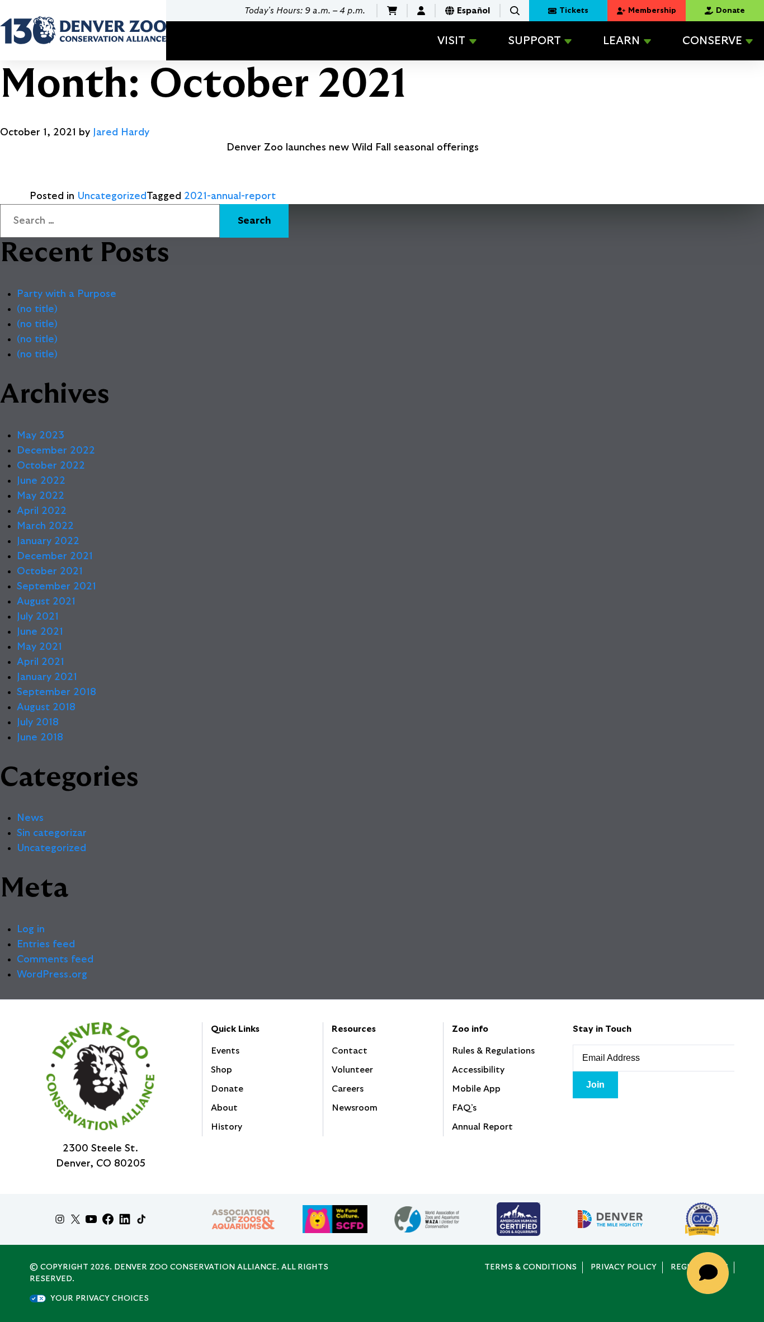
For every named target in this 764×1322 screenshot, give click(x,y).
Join (595, 1084)
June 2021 (40, 632)
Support (534, 40)
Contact (349, 1050)
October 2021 (50, 571)
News (30, 818)
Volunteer (352, 1069)
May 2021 (39, 647)
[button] (515, 10)
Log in (31, 929)
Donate (227, 1088)
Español (473, 10)
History (226, 1126)
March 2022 (45, 526)
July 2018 (38, 722)
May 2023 (40, 436)
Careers (348, 1088)
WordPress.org (52, 975)
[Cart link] (392, 10)
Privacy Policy (624, 1267)
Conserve (712, 40)
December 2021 (55, 556)
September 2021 (56, 587)
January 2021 (47, 677)
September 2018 (56, 692)
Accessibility (478, 1069)
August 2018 (46, 707)
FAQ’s (464, 1107)
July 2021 (38, 617)
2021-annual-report (230, 196)
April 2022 (42, 511)
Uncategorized (112, 196)
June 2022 (41, 481)
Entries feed (46, 944)
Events (225, 1050)
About (224, 1107)
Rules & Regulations (493, 1050)
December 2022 (56, 451)
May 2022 (40, 496)
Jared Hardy (121, 133)
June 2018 (40, 738)
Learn (621, 40)
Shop (221, 1069)
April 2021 (40, 662)
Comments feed (55, 960)
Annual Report (482, 1126)
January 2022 (48, 541)
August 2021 (46, 602)
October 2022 (51, 466)
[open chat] (711, 1273)
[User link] (421, 10)
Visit (451, 40)
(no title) (37, 309)
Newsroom (355, 1107)
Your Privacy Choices (99, 1298)
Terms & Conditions (530, 1267)
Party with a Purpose (66, 294)
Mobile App (476, 1088)
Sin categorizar (52, 833)
